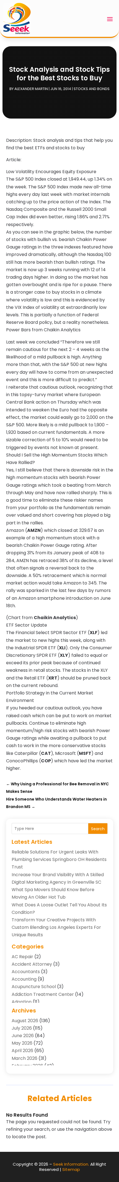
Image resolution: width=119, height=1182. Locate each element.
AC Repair (22, 956)
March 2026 (24, 1058)
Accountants (26, 971)
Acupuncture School (34, 986)
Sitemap (71, 1169)
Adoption (22, 1002)
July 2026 (22, 1028)
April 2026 (22, 1050)
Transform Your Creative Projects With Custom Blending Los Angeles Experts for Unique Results (56, 927)
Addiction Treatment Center (43, 994)
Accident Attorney (32, 964)
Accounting (24, 979)
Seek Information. (71, 1164)
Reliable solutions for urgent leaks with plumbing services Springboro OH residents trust (59, 859)
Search (98, 829)
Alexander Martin (31, 88)
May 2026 (22, 1043)
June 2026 (23, 1035)
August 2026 (25, 1020)
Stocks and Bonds (92, 88)
